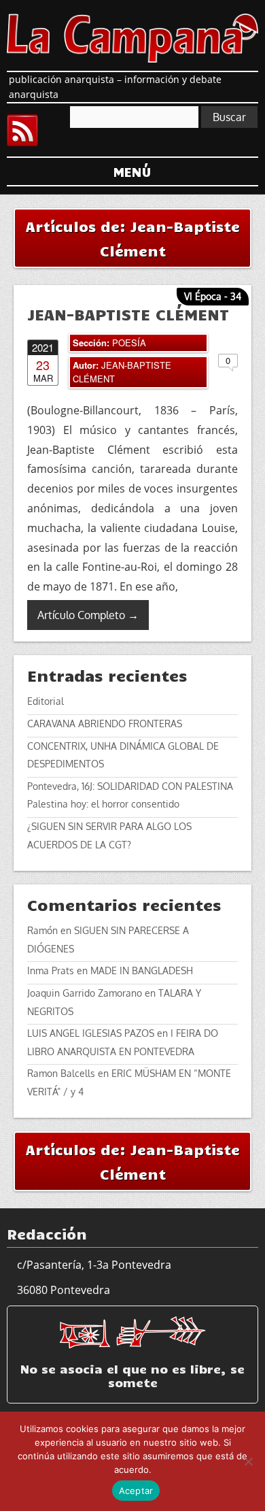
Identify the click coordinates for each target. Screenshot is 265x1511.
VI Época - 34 (212, 296)
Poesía (129, 342)
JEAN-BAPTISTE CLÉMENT (128, 314)
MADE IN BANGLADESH (141, 970)
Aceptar (136, 1490)
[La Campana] (132, 36)
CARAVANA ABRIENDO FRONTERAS (104, 723)
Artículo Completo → (88, 615)
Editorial (45, 701)
